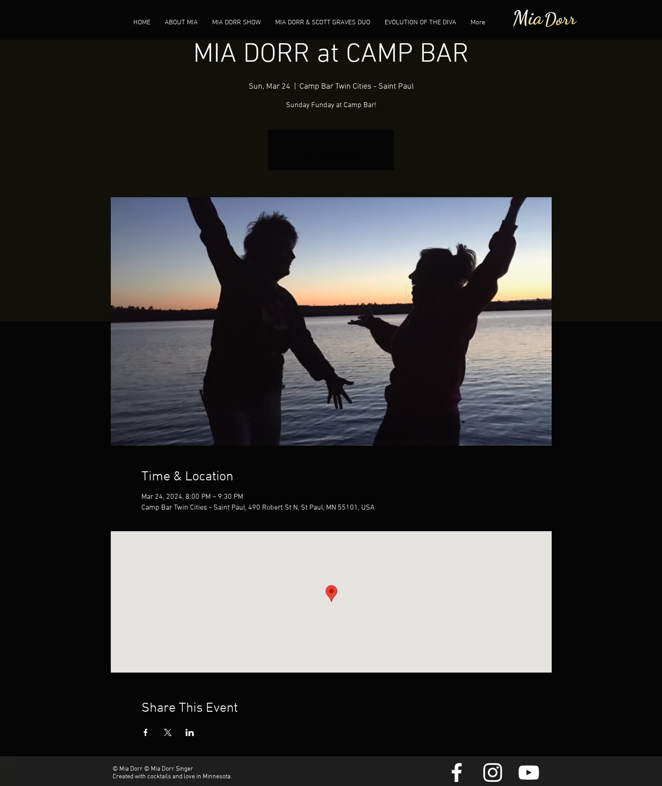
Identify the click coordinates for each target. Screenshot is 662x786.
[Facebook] (456, 772)
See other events (331, 155)
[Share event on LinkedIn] (190, 732)
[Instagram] (492, 772)
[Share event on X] (167, 732)
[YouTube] (528, 772)
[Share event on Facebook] (145, 732)
